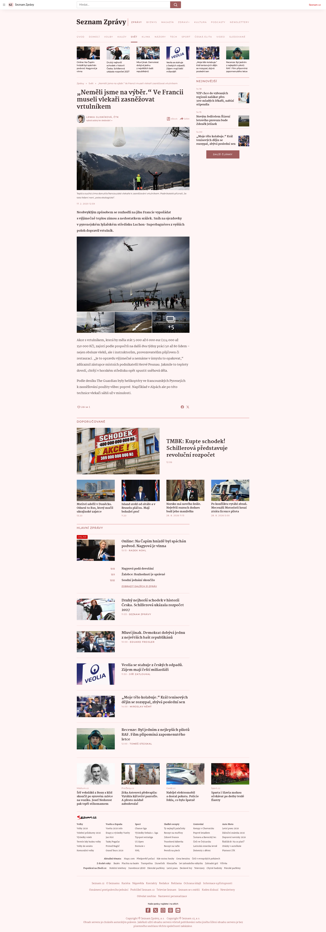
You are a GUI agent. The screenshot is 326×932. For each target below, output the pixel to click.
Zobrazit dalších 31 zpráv (139, 586)
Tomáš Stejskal (141, 743)
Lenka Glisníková (99, 117)
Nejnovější (206, 81)
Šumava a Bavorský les (204, 837)
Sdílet (186, 118)
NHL (137, 850)
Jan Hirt (110, 837)
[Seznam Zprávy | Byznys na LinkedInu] (178, 910)
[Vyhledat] (175, 4)
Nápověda (138, 883)
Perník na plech (172, 850)
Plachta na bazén (130, 863)
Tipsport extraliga (144, 837)
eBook (174, 118)
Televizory (199, 868)
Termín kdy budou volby (89, 842)
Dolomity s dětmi (202, 850)
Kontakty (151, 883)
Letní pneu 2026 (230, 828)
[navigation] (4, 4)
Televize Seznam (166, 890)
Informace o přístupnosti (217, 883)
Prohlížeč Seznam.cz (142, 890)
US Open (139, 842)
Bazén (117, 863)
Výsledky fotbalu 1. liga (146, 833)
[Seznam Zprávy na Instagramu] (163, 910)
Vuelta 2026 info (114, 828)
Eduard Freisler (142, 642)
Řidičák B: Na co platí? (233, 842)
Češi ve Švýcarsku (202, 842)
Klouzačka (172, 863)
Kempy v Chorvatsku (203, 828)
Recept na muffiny (173, 833)
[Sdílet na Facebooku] (182, 407)
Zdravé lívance (171, 837)
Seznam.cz (315, 4)
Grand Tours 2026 (114, 850)
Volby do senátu (85, 846)
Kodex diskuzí (210, 890)
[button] (88, 52)
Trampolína (147, 863)
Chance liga (141, 828)
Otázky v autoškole (231, 846)
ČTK (116, 117)
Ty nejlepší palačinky (174, 828)
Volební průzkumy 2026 (89, 833)
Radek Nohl (137, 550)
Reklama (176, 883)
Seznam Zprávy (140, 614)
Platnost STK (228, 850)
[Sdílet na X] (187, 407)
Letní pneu (172, 868)
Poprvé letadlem (201, 833)
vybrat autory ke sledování (98, 120)
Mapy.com (129, 859)
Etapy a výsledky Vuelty (118, 833)
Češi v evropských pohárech (206, 859)
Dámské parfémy (156, 868)
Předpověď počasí (146, 859)
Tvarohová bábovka (173, 842)
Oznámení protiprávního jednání (108, 890)
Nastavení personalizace (172, 896)
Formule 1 (140, 846)
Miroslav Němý (141, 706)
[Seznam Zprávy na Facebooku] (148, 910)
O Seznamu (113, 883)
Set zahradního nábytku (191, 863)
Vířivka (223, 863)
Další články (223, 154)
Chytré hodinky (214, 868)
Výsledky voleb (84, 837)
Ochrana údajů (192, 883)
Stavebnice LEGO (136, 868)
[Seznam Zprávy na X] (155, 910)
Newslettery (227, 890)
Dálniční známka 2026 (233, 833)
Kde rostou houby (165, 859)
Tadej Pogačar (113, 842)
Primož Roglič (113, 846)
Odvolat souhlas (146, 896)
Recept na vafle (172, 846)
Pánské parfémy (232, 868)
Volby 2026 (82, 828)
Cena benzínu (183, 859)
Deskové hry (186, 868)
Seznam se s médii (189, 890)
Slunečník (160, 863)
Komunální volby (85, 850)
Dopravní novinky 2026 (234, 837)
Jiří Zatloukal (140, 674)
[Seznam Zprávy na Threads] (170, 910)
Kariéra (126, 883)
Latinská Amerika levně (205, 846)
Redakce (164, 883)
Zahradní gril (211, 863)
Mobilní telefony (117, 868)
